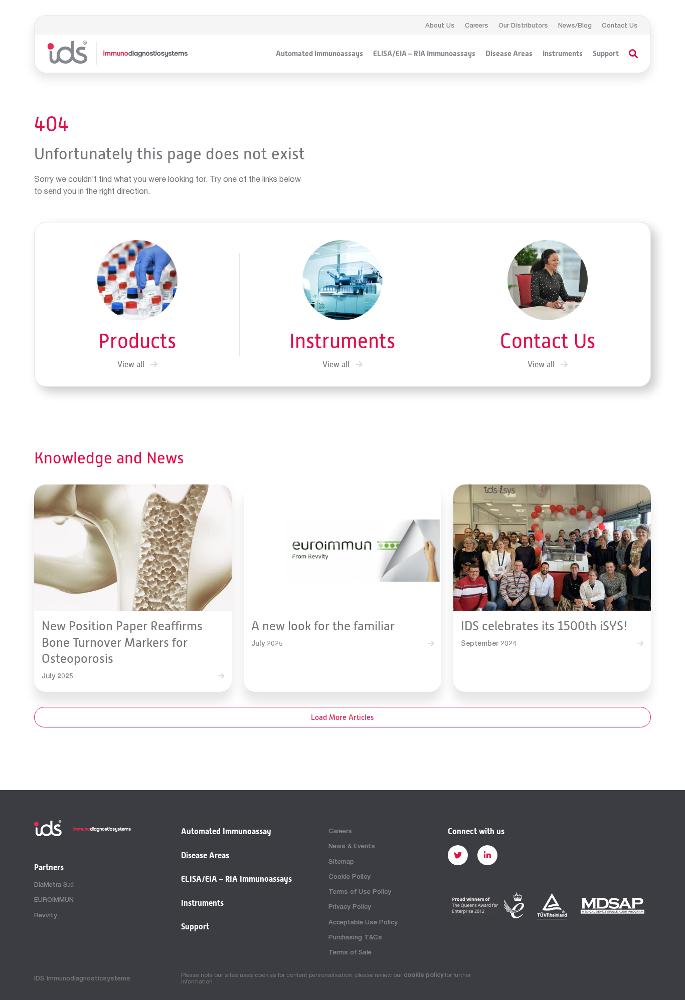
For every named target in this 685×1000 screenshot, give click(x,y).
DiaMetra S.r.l (54, 884)
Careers (476, 25)
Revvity (45, 914)
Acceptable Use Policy (363, 921)
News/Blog (575, 25)
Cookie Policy (349, 876)
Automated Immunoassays (319, 53)
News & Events (351, 845)
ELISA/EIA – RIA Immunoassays (424, 53)
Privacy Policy (349, 906)
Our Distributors (523, 25)
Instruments (563, 53)
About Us (440, 25)
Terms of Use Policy (359, 891)
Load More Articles (342, 717)
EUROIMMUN (54, 899)
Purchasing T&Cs (355, 936)
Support (606, 53)
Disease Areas (509, 53)
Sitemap (341, 861)
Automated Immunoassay (226, 831)
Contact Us (620, 25)
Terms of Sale (350, 951)
